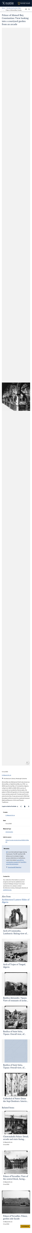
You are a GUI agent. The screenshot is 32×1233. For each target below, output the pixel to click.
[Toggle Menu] (26, 9)
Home (3, 8)
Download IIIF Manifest (14, 867)
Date (4, 820)
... (3, 10)
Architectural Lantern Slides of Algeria (15, 901)
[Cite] (24, 806)
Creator (5, 812)
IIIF (7, 852)
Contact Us (6, 876)
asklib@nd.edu (7, 890)
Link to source (7, 837)
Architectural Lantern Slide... (14, 8)
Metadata (6, 848)
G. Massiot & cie (10, 815)
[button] (16, 397)
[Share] (20, 806)
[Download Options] (28, 806)
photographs (9, 832)
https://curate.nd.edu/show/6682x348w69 (17, 841)
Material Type (7, 829)
